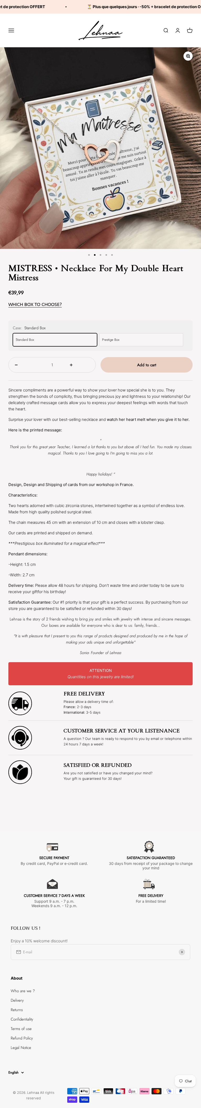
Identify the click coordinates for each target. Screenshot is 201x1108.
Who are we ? (23, 991)
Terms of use (21, 1029)
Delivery (17, 1000)
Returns (17, 1010)
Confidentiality (22, 1019)
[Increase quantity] (80, 364)
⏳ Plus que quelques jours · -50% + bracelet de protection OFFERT (137, 6)
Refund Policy (22, 1038)
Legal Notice (21, 1047)
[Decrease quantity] (25, 364)
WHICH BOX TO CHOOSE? (35, 304)
